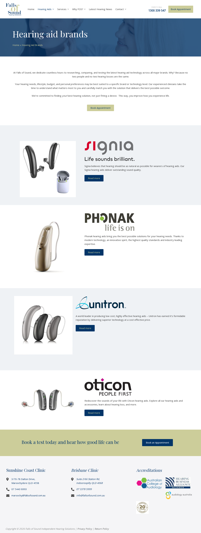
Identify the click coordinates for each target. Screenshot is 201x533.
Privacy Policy (84, 528)
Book (181, 9)
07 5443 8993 (19, 489)
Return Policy (102, 528)
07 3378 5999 (84, 489)
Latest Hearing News (100, 9)
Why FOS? (77, 9)
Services (61, 9)
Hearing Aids (45, 9)
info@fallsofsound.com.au (90, 495)
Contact (119, 9)
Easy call (157, 9)
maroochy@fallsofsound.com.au (28, 495)
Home (31, 9)
